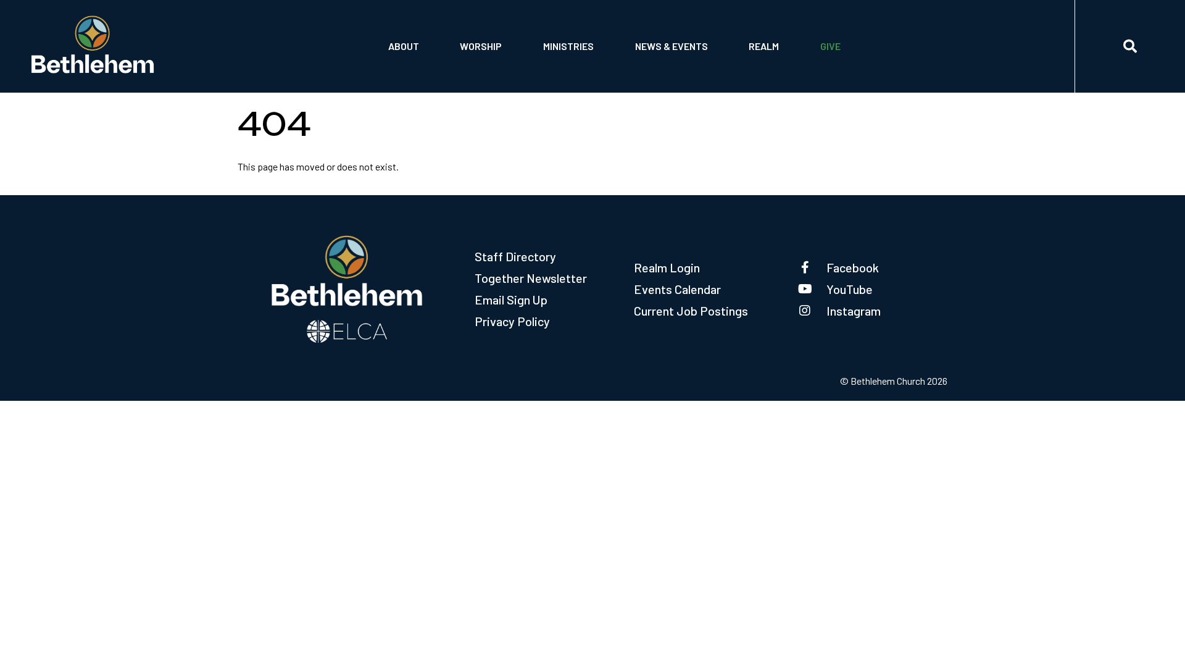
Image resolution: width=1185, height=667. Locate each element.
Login (763, 35)
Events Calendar (677, 289)
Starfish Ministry (585, 35)
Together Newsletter (531, 278)
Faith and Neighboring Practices (707, 66)
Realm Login (667, 267)
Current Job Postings (691, 310)
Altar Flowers (496, 66)
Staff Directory (515, 256)
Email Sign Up (511, 299)
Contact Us (416, 35)
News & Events (671, 46)
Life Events (488, 35)
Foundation (416, 66)
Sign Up (767, 66)
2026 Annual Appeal (866, 35)
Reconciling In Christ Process (703, 35)
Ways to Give (850, 66)
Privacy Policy (512, 321)
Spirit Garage (575, 66)
